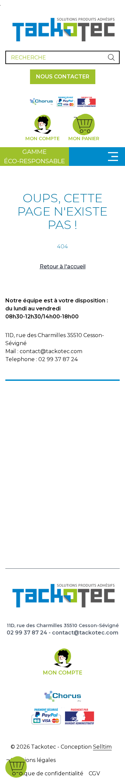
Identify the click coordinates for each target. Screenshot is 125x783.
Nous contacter (62, 76)
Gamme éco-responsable (34, 156)
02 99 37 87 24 (27, 632)
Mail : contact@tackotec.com (43, 351)
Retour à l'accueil (63, 266)
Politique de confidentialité (47, 773)
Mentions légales (33, 760)
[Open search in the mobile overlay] (62, 57)
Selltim (102, 747)
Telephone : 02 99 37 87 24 (41, 359)
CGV (94, 773)
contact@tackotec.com (85, 632)
